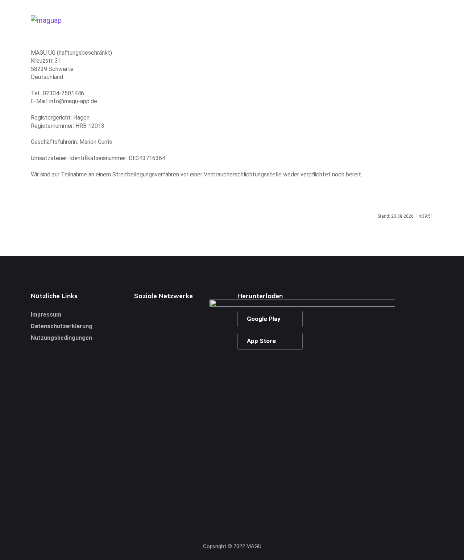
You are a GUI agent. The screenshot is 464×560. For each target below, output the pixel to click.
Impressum (46, 314)
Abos (399, 19)
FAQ (425, 19)
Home (325, 19)
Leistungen (362, 19)
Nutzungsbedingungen (61, 337)
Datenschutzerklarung (61, 326)
